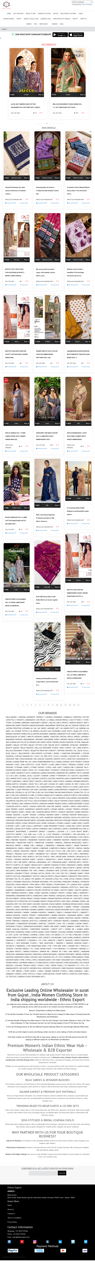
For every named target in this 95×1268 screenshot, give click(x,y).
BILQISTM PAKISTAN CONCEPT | (44, 750)
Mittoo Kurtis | (43, 856)
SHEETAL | (43, 923)
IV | (71, 787)
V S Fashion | (73, 948)
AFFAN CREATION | (15, 728)
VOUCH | (42, 965)
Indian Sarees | (19, 787)
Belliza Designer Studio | (47, 748)
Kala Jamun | (12, 717)
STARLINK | (78, 935)
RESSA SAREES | (27, 898)
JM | (43, 792)
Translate (89, 4)
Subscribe (62, 1173)
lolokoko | (67, 834)
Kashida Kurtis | (15, 806)
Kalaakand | (83, 798)
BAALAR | (85, 742)
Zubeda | (22, 976)
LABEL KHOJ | (77, 823)
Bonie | (57, 753)
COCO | (57, 756)
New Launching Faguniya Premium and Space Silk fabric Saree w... (45, 518)
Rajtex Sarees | (82, 890)
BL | (76, 750)
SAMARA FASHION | (39, 912)
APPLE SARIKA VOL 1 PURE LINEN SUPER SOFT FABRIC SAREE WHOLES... (15, 436)
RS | (21, 904)
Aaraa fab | (11, 725)
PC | (20, 879)
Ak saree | (43, 728)
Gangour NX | (63, 773)
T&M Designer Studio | (27, 943)
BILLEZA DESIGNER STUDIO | (18, 750)
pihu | (57, 879)
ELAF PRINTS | (43, 764)
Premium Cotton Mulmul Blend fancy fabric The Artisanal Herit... (78, 190)
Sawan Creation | (66, 918)
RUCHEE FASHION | (41, 904)
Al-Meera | (35, 731)
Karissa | (44, 803)
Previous (5, 84)
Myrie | (86, 862)
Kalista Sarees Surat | (44, 801)
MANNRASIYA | (12, 848)
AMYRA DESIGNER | (41, 734)
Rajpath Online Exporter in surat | (44, 890)
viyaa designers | (72, 962)
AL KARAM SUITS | (68, 728)
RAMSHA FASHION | (20, 893)
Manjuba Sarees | (65, 845)
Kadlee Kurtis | (71, 795)
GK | (12, 775)
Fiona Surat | (45, 770)
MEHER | (55, 854)
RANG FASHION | (42, 893)
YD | (9, 971)
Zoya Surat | (83, 974)
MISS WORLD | (29, 856)
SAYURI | (78, 918)
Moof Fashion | (65, 859)
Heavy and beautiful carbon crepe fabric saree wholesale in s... (47, 682)
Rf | (72, 898)
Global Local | (27, 775)
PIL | (62, 879)
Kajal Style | (35, 798)
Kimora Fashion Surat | (50, 815)
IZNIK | (76, 787)
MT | (50, 862)
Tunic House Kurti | (43, 948)
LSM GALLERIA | (80, 834)
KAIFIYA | (10, 798)
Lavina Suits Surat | (23, 828)
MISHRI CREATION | (14, 856)
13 (70, 705)
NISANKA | (50, 870)
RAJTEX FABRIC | (68, 890)
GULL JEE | (27, 778)
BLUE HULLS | (12, 753)
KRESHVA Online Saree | (26, 820)
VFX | (61, 957)
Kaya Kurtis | (83, 806)
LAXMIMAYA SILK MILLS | (79, 828)
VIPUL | (29, 960)
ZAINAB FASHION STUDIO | (57, 971)
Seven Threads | (13, 921)
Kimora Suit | (12, 817)
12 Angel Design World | (58, 720)
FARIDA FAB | (69, 767)
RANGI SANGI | (73, 893)
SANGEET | (84, 912)
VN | (82, 962)
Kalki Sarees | (75, 801)
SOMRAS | (35, 935)
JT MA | (13, 795)
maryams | (45, 848)
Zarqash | (10, 974)
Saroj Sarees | (41, 918)
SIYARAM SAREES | (81, 932)
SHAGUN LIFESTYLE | (30, 921)
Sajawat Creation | (46, 909)
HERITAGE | (48, 781)
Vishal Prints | (82, 960)
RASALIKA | (61, 895)
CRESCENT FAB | (13, 759)
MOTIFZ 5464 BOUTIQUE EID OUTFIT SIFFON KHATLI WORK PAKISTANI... (16, 354)
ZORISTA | (74, 974)
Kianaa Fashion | (14, 815)
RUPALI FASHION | (22, 907)
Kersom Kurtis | (43, 809)
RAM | (9, 893)
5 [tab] (50, 123)
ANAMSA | (53, 734)
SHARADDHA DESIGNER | (28, 923)
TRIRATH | (20, 720)
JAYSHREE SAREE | (46, 789)
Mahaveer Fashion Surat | (41, 840)
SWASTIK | (52, 940)
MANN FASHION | (81, 845)
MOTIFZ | (10, 862)
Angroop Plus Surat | (68, 734)
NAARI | (28, 865)
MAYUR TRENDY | (38, 851)
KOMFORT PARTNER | (54, 817)
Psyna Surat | (60, 884)
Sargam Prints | (20, 918)
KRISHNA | (41, 820)
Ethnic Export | (38, 767)
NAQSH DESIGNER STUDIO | (25, 868)
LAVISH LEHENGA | (40, 828)
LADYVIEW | (38, 826)
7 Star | (85, 720)
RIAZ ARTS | (79, 898)
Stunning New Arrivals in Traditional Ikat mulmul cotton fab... (47, 190)
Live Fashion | (54, 834)
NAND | (80, 865)
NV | (54, 873)
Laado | (68, 823)
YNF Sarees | (18, 971)
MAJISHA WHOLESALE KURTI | (76, 842)
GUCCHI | (75, 775)
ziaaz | (39, 974)
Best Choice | (66, 748)
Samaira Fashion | (14, 912)
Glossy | (38, 775)
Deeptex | (72, 759)
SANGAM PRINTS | (72, 912)
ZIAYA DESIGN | (49, 974)
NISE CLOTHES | (62, 870)
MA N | (86, 837)
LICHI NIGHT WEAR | (80, 831)
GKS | (17, 775)
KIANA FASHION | (82, 812)
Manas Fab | (30, 845)
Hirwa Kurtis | (13, 784)
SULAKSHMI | (57, 937)
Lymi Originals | (71, 837)
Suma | (71, 937)
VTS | (83, 965)
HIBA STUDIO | (59, 781)
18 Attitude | (76, 720)
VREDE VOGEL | (58, 965)
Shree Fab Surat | (52, 926)
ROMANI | (76, 901)
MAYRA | (80, 848)
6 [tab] (54, 123)
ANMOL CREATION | (51, 736)
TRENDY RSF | (74, 946)
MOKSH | (41, 859)
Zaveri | (19, 974)
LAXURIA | (52, 831)
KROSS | (19, 823)
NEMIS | (80, 868)
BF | (75, 748)
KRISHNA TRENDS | (71, 820)
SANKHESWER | (44, 915)
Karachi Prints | (32, 803)
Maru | (21, 848)
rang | (32, 893)
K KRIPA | (40, 795)
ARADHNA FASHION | (15, 739)
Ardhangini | (30, 739)
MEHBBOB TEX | (43, 854)
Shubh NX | (71, 929)
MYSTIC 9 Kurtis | (14, 865)
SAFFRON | (25, 909)
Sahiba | (34, 909)
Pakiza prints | (48, 876)
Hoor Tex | (34, 784)
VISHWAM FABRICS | (27, 962)
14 (74, 705)
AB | (67, 725)
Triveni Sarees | (22, 948)
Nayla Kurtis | (69, 868)
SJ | (7, 935)
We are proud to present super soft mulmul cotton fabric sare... (45, 272)
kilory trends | (30, 815)
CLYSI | (38, 756)
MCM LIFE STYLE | (54, 851)
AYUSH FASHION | (67, 742)
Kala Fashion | (59, 798)
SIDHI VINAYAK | (52, 932)
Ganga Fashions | (49, 773)
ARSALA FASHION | (76, 739)
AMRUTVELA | (27, 734)
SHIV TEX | (62, 923)
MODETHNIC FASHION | (66, 856)
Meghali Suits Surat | (25, 854)
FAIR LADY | (58, 767)
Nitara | (35, 873)
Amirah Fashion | (14, 734)
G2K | (8, 773)
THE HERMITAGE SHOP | (37, 946)
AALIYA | (53, 722)
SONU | (42, 935)
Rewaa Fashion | (55, 898)
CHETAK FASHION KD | (25, 756)
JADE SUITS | (84, 787)
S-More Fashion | (39, 907)
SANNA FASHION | (59, 915)
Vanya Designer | (50, 954)
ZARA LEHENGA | (76, 971)
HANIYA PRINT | (77, 778)
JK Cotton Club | (33, 792)
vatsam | (35, 957)
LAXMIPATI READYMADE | (17, 831)
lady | (18, 826)
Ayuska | (50, 717)
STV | (20, 937)
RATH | (86, 895)
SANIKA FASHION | (14, 915)
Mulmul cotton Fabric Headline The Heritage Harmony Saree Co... (75, 272)
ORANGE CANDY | (77, 873)
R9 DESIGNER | (21, 887)
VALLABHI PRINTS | (14, 951)
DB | (36, 759)
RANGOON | (38, 895)
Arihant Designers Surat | (48, 739)
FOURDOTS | (80, 770)
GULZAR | (52, 778)
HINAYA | (69, 781)
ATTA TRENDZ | (30, 742)
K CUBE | (32, 795)
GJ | (8, 775)
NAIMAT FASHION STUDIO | (55, 865)
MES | (77, 854)
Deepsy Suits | (60, 759)
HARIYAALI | (18, 781)
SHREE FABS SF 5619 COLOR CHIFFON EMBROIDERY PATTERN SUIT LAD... (46, 354)
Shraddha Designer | (34, 926)
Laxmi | (65, 828)
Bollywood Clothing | (43, 753)
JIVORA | (19, 792)
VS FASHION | (71, 965)
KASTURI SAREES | (55, 806)
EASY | (18, 764)
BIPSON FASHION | (66, 750)
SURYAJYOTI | (23, 940)
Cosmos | (85, 756)
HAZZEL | (39, 781)
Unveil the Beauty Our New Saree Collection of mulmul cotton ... (15, 190)
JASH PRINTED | (24, 789)
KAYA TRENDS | (12, 809)
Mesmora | (84, 854)
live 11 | (42, 834)
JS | (86, 792)
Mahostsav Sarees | (80, 840)
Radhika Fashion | (52, 887)
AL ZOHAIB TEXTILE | (21, 731)
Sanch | (60, 912)
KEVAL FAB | (31, 812)
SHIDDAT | (52, 923)
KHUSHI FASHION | (67, 812)
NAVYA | (59, 868)
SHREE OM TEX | (82, 926)
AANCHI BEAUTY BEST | (79, 722)
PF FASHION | (48, 879)
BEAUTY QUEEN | (13, 748)
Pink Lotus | (70, 879)
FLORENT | (56, 770)
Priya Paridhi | (23, 884)
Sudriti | (47, 937)
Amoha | (23, 717)
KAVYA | (74, 806)
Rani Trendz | (50, 895)
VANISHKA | (38, 954)
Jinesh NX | (11, 792)
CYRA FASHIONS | (27, 759)
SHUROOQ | (20, 932)
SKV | (11, 935)
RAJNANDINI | (21, 890)
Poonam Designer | (41, 881)
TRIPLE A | (85, 946)
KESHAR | (85, 809)
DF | (31, 761)
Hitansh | (24, 784)
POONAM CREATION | (22, 881)
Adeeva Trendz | (79, 725)
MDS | (80, 851)
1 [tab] (36, 123)
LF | (68, 831)
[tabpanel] (28, 84)
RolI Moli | (67, 901)
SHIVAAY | (72, 923)
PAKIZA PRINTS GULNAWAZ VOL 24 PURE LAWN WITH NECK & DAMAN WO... (77, 675)
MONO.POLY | (52, 859)
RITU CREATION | (22, 901)
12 (65, 705)
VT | (79, 965)
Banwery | (84, 745)
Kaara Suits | (50, 795)
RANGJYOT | (84, 893)
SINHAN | (70, 932)
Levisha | (61, 831)
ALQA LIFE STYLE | (81, 731)
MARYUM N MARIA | (58, 848)
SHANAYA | (75, 921)
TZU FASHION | (60, 948)
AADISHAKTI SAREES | (40, 722)
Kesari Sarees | (58, 809)
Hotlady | (44, 784)
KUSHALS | (52, 823)
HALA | (68, 778)
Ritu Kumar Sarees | (38, 901)
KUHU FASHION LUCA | (32, 823)
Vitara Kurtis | (43, 962)
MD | (65, 851)
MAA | (8, 840)
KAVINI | (66, 806)
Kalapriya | (11, 801)
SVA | (45, 940)
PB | (17, 879)
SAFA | (18, 909)
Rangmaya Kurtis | (24, 895)
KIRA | (33, 817)
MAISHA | (59, 842)
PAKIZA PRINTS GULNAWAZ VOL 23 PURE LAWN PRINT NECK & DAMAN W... (15, 602)
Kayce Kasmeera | (27, 809)
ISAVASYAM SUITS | (48, 787)
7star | (9, 722)
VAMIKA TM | (57, 951)
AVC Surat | (42, 742)
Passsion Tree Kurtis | (79, 876)
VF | (57, 957)
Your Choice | (31, 971)
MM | (53, 856)
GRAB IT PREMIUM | (59, 775)
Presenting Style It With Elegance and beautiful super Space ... (78, 511)
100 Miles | (41, 720)
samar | (27, 912)
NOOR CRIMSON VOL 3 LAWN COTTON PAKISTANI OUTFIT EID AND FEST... (16, 520)
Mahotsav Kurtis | (26, 842)
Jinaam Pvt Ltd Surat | (79, 789)
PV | (69, 884)
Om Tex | (65, 873)
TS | (32, 948)
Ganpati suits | (76, 773)
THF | (50, 946)
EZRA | (49, 767)
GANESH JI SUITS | (24, 773)
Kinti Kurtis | (24, 817)
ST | (64, 935)
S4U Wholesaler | (56, 907)
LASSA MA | (71, 826)
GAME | (14, 773)
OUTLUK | (17, 876)
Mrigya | (33, 862)
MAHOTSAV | (11, 842)
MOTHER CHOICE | (81, 859)
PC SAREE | (27, 879)
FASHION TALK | (82, 767)
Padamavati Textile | (31, 876)
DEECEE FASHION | (46, 759)
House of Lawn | (57, 784)
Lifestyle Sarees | (15, 834)
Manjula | (69, 717)
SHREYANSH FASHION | (40, 929)
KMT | (42, 817)
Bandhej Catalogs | (70, 745)
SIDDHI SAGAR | (38, 932)
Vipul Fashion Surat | (42, 960)
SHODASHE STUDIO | (15, 926)
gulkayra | (84, 775)
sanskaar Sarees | (76, 915)
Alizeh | (44, 731)
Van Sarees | (75, 951)
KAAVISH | (60, 795)
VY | (87, 965)
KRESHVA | (11, 820)
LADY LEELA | (27, 826)
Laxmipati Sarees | (38, 831)
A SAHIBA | (17, 722)
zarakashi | (30, 720)
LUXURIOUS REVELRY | (54, 837)
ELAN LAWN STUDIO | (59, 764)
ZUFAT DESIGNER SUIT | (35, 976)
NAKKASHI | (72, 865)
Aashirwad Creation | (55, 725)
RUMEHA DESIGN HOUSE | (73, 904)
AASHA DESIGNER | (37, 725)
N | (23, 865)
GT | (69, 775)
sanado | (52, 912)
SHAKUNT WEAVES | (62, 921)
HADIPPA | (60, 778)
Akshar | (52, 728)
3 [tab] (43, 123)
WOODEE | (47, 968)
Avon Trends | (53, 742)
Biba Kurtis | (83, 748)
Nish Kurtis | (75, 870)
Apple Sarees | (75, 736)
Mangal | (41, 845)
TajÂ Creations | (47, 943)
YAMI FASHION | (68, 968)
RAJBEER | (10, 890)
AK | (36, 728)
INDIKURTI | (31, 787)
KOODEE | (67, 817)
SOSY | (49, 935)
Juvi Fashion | (22, 795)
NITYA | (42, 873)
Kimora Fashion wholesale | (75, 815)
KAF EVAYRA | (84, 795)
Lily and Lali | (31, 834)
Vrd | (48, 965)
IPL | (39, 787)
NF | (32, 870)
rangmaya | (11, 895)
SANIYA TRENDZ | (30, 915)
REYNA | (66, 898)
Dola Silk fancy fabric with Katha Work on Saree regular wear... (47, 600)
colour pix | (75, 756)
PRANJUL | (76, 881)
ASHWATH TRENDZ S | (36, 717)
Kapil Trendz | (13, 803)
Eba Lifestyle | (28, 764)
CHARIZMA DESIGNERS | (72, 753)
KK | (38, 817)
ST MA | (69, 935)
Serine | (85, 918)
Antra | (64, 736)
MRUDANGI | (42, 862)
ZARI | (86, 971)
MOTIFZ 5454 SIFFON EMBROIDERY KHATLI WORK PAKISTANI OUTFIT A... (77, 593)
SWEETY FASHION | (65, 940)
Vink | (23, 960)
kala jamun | (72, 798)
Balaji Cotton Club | (39, 745)
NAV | (39, 868)
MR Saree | (24, 862)
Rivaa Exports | (55, 901)
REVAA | (37, 898)
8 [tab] (61, 123)
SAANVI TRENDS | (73, 907)
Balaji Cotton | (21, 745)
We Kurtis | (25, 968)
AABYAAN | (26, 722)
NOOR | (49, 873)
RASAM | (70, 895)
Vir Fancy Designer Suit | (64, 960)
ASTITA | (20, 742)
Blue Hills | (83, 750)
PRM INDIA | (35, 884)
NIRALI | (42, 870)
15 (78, 705)
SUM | (65, 937)
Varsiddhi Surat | (23, 957)
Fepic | (32, 770)
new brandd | (23, 870)
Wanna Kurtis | (13, 968)
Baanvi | (10, 745)
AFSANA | (27, 728)
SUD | (41, 937)
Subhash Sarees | (31, 937)
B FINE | (78, 742)
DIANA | (59, 761)
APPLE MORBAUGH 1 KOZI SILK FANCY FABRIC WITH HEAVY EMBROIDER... (77, 436)
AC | (70, 725)
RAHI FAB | (84, 887)
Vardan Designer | (66, 954)
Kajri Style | (47, 798)
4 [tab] (47, 123)
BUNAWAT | (59, 717)
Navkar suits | (49, 868)
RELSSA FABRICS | (13, 898)
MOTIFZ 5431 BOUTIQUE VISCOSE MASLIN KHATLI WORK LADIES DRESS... (14, 272)
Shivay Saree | (82, 923)
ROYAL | (83, 901)
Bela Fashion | (28, 748)
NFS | (36, 870)
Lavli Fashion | (55, 828)
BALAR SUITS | (55, 745)
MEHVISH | (78, 717)
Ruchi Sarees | (56, 904)
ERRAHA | (73, 764)
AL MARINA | (81, 728)
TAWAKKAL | (21, 946)
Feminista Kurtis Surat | (17, 770)
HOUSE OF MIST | (72, 784)
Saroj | (32, 918)
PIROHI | (79, 879)
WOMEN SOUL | (36, 968)
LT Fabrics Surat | (29, 837)
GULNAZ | (36, 778)
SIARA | (28, 932)
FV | (87, 770)
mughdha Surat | (60, 862)
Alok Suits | (68, 731)
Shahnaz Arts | (47, 921)
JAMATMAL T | (11, 789)
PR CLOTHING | (56, 881)
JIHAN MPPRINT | (62, 789)
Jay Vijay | (35, 789)
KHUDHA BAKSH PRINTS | (48, 812)
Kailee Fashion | (21, 798)
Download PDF (11, 203)
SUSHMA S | (34, 940)
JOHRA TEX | (79, 792)
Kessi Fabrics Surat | (16, 812)
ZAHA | (41, 971)
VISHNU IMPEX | (12, 962)
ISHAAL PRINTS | (63, 787)
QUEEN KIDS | (77, 884)
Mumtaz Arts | (76, 862)
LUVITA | (41, 837)
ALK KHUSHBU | (55, 731)
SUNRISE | (78, 937)
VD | (53, 957)
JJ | (24, 792)
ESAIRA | (81, 764)
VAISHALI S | (84, 948)
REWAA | (44, 898)
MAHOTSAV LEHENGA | (45, 842)
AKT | (58, 728)
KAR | (22, 803)
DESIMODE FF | (83, 759)
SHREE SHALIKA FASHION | (18, 929)
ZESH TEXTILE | (29, 974)
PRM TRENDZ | (47, 884)
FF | (37, 770)
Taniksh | (61, 943)
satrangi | (53, 918)
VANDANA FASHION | (24, 954)
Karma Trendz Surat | (58, 803)
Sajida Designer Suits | (65, 909)
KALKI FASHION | (62, 801)
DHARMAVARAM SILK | (47, 761)
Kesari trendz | (73, 809)
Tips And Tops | (60, 946)
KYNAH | (60, 823)
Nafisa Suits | (37, 865)
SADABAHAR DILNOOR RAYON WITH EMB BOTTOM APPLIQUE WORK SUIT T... (78, 354)
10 (57, 705)
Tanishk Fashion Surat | (77, 943)
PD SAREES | (37, 879)
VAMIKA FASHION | (31, 951)
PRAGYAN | (67, 881)
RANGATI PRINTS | (58, 893)
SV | (41, 940)
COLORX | (64, 756)
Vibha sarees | (77, 957)
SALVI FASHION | (82, 909)
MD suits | (72, 851)
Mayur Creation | (22, 851)
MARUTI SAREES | (32, 848)
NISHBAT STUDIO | (23, 873)
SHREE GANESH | (68, 926)
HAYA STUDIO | (29, 781)
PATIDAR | (10, 879)
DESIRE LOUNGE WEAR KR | (17, 761)
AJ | (32, 728)
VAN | (66, 951)
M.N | (81, 837)
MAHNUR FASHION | (62, 840)
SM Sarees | (25, 935)
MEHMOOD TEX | (66, 854)
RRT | (17, 904)
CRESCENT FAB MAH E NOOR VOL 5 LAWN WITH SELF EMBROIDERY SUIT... (47, 436)
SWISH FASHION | (81, 940)
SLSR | (17, 935)
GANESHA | (36, 773)
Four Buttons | (68, 770)
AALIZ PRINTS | (63, 722)
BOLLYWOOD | (25, 753)
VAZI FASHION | (45, 957)
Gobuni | (46, 775)
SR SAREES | (57, 935)
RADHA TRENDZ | (35, 887)
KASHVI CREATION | (38, 806)
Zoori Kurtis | (63, 974)
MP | (16, 862)
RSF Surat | (28, 904)
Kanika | (85, 801)
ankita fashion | (35, 736)
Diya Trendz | (76, 761)
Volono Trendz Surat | (26, 965)
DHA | (35, 761)
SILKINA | (62, 932)
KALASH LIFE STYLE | (25, 801)
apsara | (85, 736)
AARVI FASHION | (23, 725)
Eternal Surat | (23, 767)
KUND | (45, 823)
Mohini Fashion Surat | (25, 859)
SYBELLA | (11, 943)
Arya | (86, 739)
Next (92, 84)
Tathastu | (11, 946)
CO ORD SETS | (47, 756)
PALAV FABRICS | (62, 876)
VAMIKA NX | (46, 951)
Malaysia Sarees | (15, 845)
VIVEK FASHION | (57, 962)
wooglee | (57, 968)
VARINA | (79, 954)
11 (61, 705)
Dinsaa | (66, 761)
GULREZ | (44, 778)
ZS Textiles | (12, 976)
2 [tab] (40, 123)
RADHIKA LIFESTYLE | (70, 887)
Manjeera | (51, 845)
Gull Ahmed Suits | (14, 778)
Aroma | (64, 739)
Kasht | (26, 806)
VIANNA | (67, 957)
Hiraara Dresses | (81, 781)
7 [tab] (57, 123)
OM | (58, 873)
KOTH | (74, 817)
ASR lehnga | (11, 742)
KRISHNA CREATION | (54, 820)
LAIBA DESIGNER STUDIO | (54, 826)
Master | (71, 848)
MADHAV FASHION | (19, 840)
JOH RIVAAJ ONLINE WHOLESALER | (59, 792)
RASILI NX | (79, 895)
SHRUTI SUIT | (58, 929)
